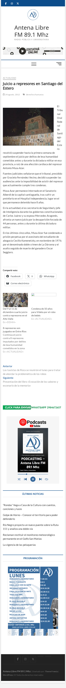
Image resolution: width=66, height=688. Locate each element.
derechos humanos (34, 94)
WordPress (8, 675)
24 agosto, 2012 (12, 94)
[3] (42, 632)
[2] (29, 632)
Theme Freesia (51, 671)
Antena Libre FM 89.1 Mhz (31, 31)
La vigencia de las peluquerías (19, 544)
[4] (54, 632)
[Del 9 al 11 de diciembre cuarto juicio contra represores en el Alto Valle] (15, 300)
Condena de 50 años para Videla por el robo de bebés (43, 312)
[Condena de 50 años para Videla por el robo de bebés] (43, 300)
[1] (17, 632)
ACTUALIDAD (9, 78)
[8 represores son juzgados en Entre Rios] (17, 339)
